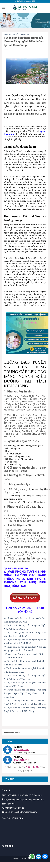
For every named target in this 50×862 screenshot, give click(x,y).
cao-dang (8, 34)
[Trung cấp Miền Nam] (25, 7)
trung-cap (24, 34)
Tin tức (16, 34)
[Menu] (3, 7)
